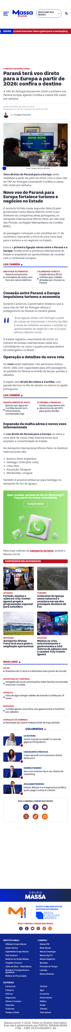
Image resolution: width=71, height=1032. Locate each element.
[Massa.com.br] (22, 13)
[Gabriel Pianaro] (12, 771)
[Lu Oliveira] (12, 739)
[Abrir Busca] (66, 13)
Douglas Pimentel (22, 115)
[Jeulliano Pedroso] (12, 787)
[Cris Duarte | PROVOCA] (12, 755)
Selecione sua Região (46, 13)
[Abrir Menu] (6, 13)
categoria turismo (41, 550)
